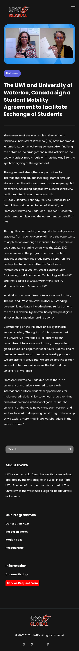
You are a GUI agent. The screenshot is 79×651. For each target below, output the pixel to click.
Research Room (17, 532)
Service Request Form (22, 583)
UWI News (12, 73)
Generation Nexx (17, 523)
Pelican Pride (15, 548)
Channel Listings (17, 574)
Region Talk (14, 539)
